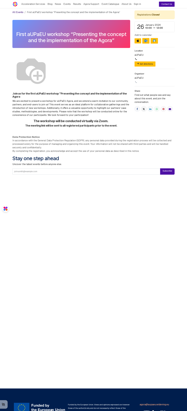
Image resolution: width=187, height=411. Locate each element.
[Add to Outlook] (145, 41)
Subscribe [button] (167, 171)
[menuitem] (33, 4)
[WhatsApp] (157, 109)
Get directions (146, 64)
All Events (17, 12)
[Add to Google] (154, 41)
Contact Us (166, 4)
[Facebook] (137, 109)
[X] (144, 109)
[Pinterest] (163, 109)
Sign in (137, 4)
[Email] (170, 109)
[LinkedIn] (150, 109)
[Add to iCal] (138, 40)
